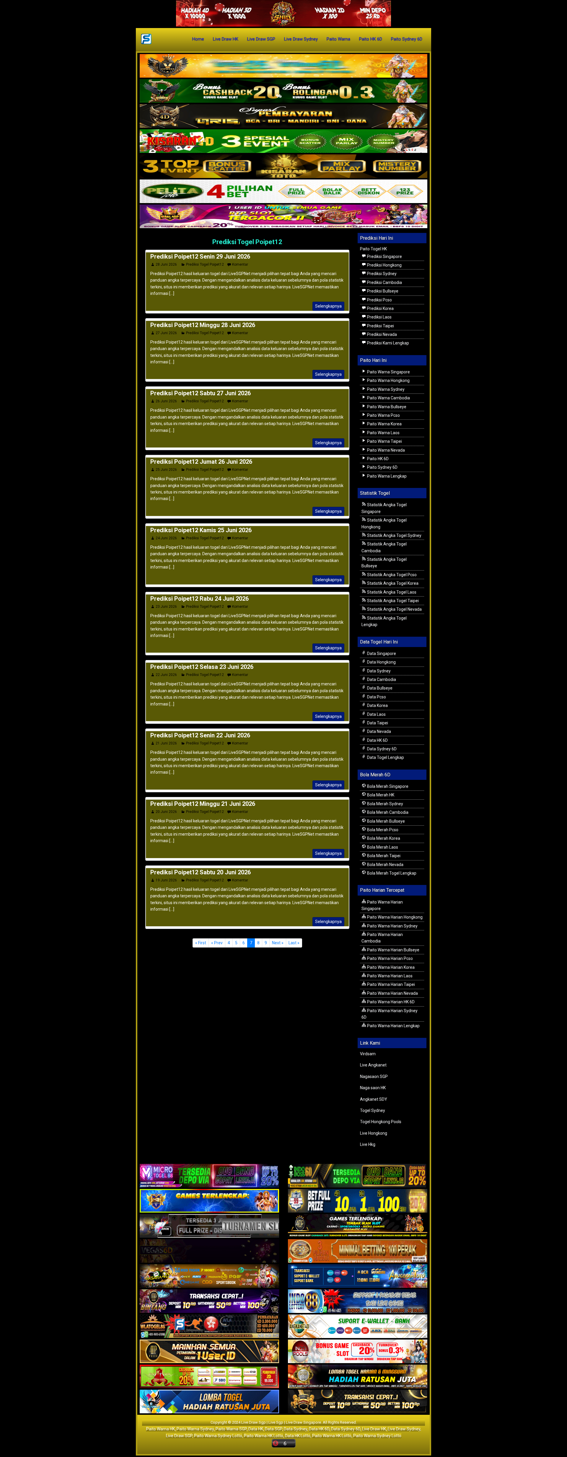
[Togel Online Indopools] (357, 1352)
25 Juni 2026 (166, 470)
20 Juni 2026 (166, 812)
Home (198, 39)
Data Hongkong (381, 662)
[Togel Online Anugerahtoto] (357, 1276)
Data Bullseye (379, 688)
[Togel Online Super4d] (283, 116)
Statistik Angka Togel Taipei (392, 600)
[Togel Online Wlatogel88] (209, 1326)
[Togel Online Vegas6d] (209, 1251)
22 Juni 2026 (166, 675)
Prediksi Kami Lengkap (387, 343)
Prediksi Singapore (384, 256)
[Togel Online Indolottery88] (357, 1301)
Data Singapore (381, 653)
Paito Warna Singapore (388, 372)
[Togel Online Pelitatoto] (283, 191)
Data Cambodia (381, 679)
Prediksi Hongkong (384, 265)
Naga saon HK (373, 1087)
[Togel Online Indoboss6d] (357, 1176)
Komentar (240, 264)
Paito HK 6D (370, 39)
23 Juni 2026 (166, 607)
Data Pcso (376, 697)
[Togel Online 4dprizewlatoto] (209, 1352)
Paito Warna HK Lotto (263, 1435)
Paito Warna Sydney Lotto (218, 1435)
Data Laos (376, 714)
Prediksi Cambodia (384, 282)
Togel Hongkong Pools (380, 1121)
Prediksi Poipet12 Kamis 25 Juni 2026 (201, 530)
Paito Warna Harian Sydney (392, 926)
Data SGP (273, 1429)
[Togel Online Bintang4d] (209, 1301)
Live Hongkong (373, 1133)
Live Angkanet (373, 1065)
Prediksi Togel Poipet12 (247, 242)
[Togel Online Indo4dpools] (209, 1402)
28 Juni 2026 (166, 264)
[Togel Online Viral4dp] (283, 216)
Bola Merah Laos (382, 847)
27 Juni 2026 (166, 333)
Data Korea (377, 705)
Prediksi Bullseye (382, 291)
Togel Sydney (372, 1110)
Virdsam (368, 1053)
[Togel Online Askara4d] (209, 1276)
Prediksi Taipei (380, 326)
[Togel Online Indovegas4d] (357, 1402)
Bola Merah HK (380, 795)
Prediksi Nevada (381, 334)
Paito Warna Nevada (385, 450)
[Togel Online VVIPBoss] (283, 66)
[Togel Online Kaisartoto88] (209, 1377)
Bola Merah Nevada (384, 864)
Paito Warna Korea (384, 424)
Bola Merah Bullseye (385, 821)
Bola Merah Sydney (384, 803)
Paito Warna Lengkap (386, 476)
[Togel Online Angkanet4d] (357, 1326)
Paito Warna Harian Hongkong (394, 917)
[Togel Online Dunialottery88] (357, 1251)
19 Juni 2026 (166, 880)
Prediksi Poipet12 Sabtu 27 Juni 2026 (200, 393)
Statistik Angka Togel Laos (391, 592)
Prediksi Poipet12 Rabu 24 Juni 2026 (199, 598)
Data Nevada (378, 731)
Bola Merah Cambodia (387, 812)
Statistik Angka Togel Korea (392, 583)
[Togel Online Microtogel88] (209, 1176)
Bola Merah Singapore (387, 786)
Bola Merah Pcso (382, 829)
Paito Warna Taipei (384, 441)
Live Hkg (367, 1144)
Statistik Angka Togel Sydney (393, 535)
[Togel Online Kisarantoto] (283, 166)
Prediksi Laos (379, 317)
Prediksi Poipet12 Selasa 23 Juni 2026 (201, 666)
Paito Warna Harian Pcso (389, 958)
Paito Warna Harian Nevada (392, 993)
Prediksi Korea (380, 308)
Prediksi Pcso (379, 300)
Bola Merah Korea (383, 838)
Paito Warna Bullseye (386, 406)
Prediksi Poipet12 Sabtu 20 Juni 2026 (200, 872)
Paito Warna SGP (231, 1429)
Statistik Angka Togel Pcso (391, 574)
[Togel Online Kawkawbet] (209, 1226)
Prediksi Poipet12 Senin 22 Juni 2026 (200, 735)
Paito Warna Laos (383, 432)
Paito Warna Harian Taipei (390, 984)
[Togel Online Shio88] (357, 1377)
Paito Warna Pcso (383, 415)
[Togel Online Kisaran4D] (283, 141)
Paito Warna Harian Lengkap (393, 1025)
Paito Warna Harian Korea (390, 967)
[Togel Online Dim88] (283, 91)
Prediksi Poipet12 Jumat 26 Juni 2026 (201, 461)
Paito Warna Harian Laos (389, 975)
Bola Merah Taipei (383, 855)
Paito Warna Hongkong (388, 380)
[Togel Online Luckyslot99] (357, 1201)
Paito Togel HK (373, 248)
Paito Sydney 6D (406, 39)
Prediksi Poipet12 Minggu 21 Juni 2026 (202, 803)
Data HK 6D (377, 740)
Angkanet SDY (373, 1099)
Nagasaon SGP (374, 1076)
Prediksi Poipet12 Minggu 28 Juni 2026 (202, 325)
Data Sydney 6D (381, 749)
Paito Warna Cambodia (388, 398)
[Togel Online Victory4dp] (209, 1201)
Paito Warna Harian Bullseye (392, 950)
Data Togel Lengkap (385, 757)
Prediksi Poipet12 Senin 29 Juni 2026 (200, 256)
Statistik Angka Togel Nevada (394, 609)
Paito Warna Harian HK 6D (390, 1001)
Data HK (255, 1429)
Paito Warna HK (160, 1429)
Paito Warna (338, 39)
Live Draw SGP (261, 39)
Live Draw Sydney (301, 39)
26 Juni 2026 (166, 401)
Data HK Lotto (297, 1435)
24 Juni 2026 (166, 538)
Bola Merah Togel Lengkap (391, 873)
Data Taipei (377, 723)
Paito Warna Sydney (385, 389)
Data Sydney (378, 671)
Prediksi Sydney (381, 273)
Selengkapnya (328, 306)
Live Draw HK (225, 39)
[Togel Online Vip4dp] (357, 1226)
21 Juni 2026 (166, 743)
